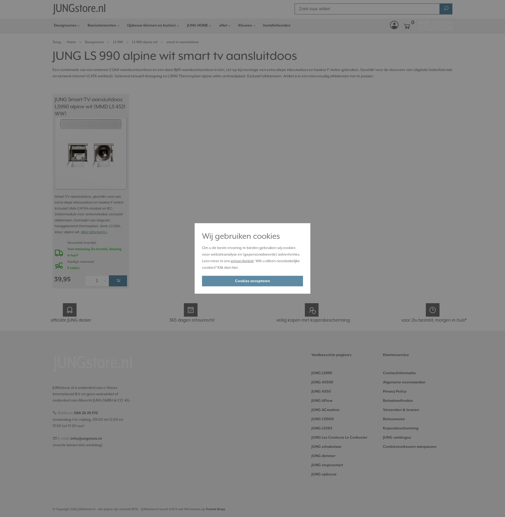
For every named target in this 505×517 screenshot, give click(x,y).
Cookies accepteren (252, 281)
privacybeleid (242, 261)
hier (235, 267)
